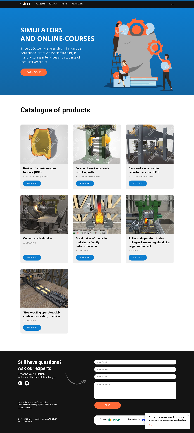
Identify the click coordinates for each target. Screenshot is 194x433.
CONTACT (64, 4)
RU (172, 4)
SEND (107, 405)
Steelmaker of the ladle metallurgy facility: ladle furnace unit (91, 242)
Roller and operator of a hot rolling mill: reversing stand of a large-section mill (149, 242)
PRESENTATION (77, 4)
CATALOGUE (40, 4)
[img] (20, 383)
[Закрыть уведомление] (188, 415)
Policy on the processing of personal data (33, 402)
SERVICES (52, 4)
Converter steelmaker (37, 238)
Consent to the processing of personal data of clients (37, 405)
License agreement (25, 407)
